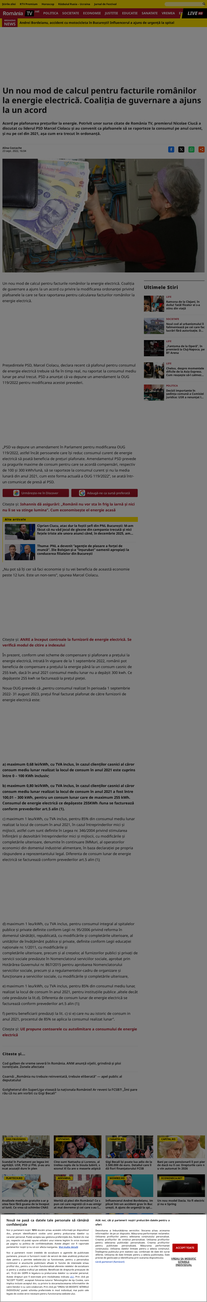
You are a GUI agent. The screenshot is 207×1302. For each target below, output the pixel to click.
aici (72, 1276)
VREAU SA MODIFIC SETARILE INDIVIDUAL (183, 1262)
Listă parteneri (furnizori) (110, 1261)
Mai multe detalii (68, 1246)
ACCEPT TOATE (185, 1248)
